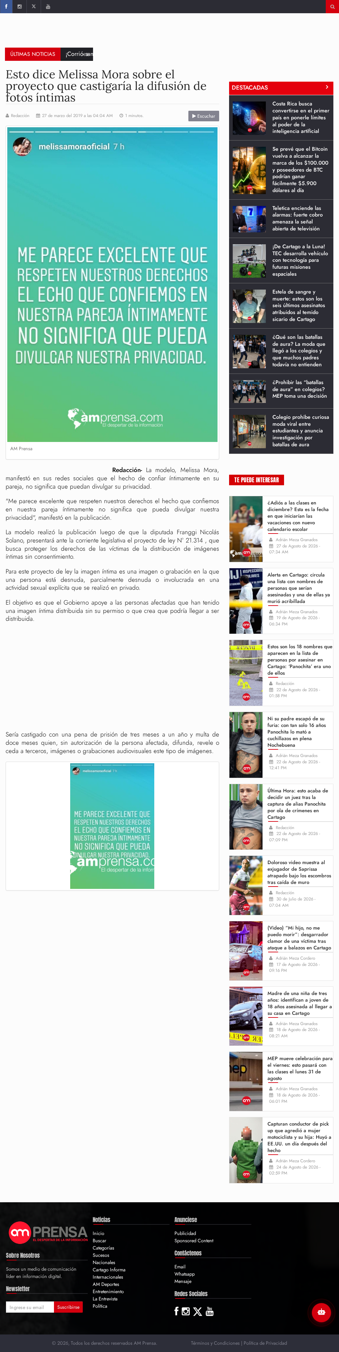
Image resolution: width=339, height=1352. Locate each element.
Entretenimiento (108, 1291)
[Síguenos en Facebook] (6, 6)
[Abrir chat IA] (321, 1312)
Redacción (20, 116)
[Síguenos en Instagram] (19, 6)
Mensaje (182, 1281)
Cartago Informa (109, 1269)
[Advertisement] (213, 35)
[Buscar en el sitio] (332, 6)
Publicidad (185, 1233)
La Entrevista (105, 1298)
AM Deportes (106, 1284)
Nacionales (104, 1262)
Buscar (99, 1240)
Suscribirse (68, 1307)
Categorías (103, 1247)
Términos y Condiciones (215, 1342)
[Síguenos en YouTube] (48, 6)
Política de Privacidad (265, 1342)
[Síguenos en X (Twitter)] (33, 6)
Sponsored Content (193, 1240)
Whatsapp (184, 1273)
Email (179, 1266)
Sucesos (101, 1255)
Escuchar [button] (205, 116)
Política (100, 1305)
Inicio (98, 1233)
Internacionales (108, 1276)
